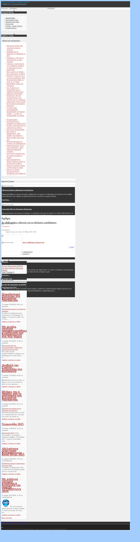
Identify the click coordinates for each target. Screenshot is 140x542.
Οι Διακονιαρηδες (12, 120)
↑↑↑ (2, 527)
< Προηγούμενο (28, 252)
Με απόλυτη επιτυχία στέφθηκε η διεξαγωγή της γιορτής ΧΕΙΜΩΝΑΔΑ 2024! (11, 485)
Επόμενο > (26, 254)
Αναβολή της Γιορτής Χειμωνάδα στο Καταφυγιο (12, 368)
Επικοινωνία (9, 24)
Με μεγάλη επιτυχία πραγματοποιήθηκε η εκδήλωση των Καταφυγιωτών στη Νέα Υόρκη (14, 331)
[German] (19, 268)
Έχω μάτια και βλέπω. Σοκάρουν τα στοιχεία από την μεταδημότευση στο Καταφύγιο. (30, 247)
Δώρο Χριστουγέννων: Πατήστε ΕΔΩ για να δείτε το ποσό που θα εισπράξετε (16, 161)
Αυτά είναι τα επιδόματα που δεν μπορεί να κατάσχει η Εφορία (16, 155)
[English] (4, 268)
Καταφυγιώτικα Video (12, 22)
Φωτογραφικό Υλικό (12, 20)
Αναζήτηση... (5, 8)
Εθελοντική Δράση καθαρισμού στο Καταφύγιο (17, 190)
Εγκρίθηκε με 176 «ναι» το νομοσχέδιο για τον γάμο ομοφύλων (15, 60)
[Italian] (4, 270)
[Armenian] (12, 266)
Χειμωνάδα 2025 (13, 424)
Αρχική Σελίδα (10, 18)
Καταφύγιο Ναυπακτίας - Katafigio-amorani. (15, 2)
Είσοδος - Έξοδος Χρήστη (14, 26)
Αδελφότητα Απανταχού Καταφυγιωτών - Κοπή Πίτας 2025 (13, 451)
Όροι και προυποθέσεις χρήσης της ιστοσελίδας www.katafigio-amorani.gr (43, 529)
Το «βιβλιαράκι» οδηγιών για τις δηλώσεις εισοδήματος (29, 222)
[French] (12, 268)
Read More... (6, 200)
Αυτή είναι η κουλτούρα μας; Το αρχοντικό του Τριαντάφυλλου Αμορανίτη (26, 228)
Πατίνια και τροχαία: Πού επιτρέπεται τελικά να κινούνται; (15, 48)
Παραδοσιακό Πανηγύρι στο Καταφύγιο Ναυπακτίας (11, 297)
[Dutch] (20, 266)
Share (72, 247)
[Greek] (4, 266)
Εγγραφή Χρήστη (11, 28)
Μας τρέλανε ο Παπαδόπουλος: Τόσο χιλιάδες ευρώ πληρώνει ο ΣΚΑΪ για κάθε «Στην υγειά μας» (15, 135)
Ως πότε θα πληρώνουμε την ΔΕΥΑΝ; (14, 284)
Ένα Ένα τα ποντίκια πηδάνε (15, 130)
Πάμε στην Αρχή (6, 518)
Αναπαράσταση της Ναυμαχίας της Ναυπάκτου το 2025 (16, 54)
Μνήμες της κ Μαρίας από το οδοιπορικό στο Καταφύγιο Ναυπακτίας (12, 395)
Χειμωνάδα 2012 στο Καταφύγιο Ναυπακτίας (17, 209)
